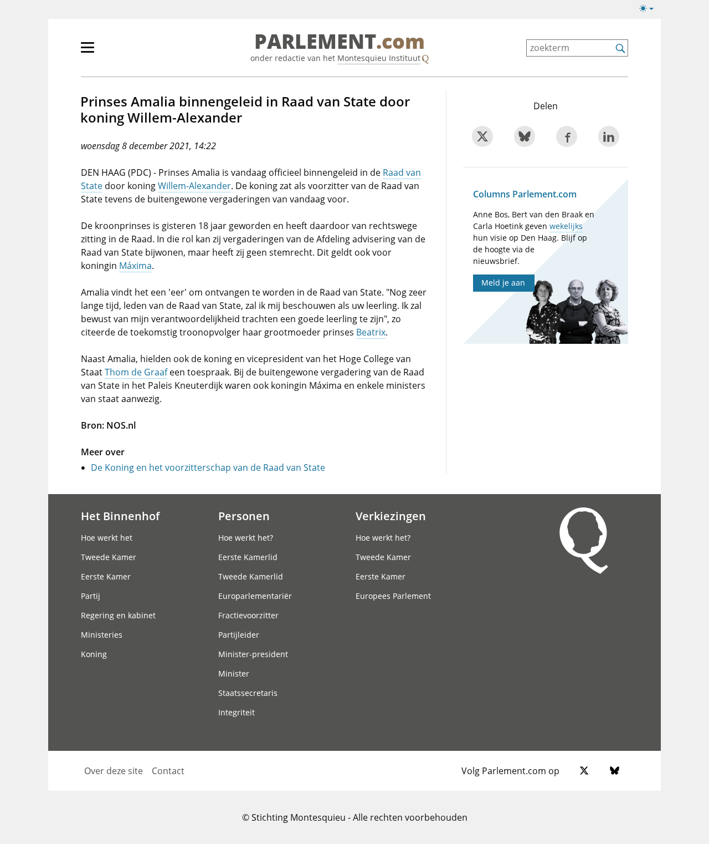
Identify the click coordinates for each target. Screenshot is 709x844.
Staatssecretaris (248, 693)
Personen (244, 515)
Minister (233, 673)
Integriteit (236, 712)
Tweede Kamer (108, 557)
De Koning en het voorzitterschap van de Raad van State (208, 467)
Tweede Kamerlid (250, 576)
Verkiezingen (391, 515)
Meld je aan (503, 282)
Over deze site (113, 771)
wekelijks (566, 226)
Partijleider (238, 634)
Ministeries (101, 634)
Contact (168, 771)
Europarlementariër (255, 596)
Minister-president (253, 654)
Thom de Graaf (136, 372)
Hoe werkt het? (245, 537)
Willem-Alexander (194, 186)
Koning (94, 654)
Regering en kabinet (118, 615)
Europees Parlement (393, 596)
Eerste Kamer (106, 576)
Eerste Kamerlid (248, 557)
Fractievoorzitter (248, 615)
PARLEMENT (339, 42)
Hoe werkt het (106, 537)
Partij (90, 596)
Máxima (135, 266)
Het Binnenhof (120, 515)
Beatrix (371, 332)
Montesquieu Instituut (378, 58)
